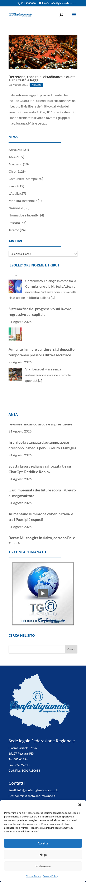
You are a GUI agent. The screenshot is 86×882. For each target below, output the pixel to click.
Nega (43, 854)
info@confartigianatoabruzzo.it (37, 790)
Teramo (14, 230)
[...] (40, 349)
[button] (80, 805)
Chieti (13, 171)
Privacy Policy (50, 876)
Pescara (14, 223)
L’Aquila (14, 193)
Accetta (43, 843)
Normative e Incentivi (24, 215)
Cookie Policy (33, 876)
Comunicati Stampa (23, 179)
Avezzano (15, 164)
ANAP (13, 157)
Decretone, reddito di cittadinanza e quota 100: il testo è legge (42, 78)
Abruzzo (37, 85)
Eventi (13, 186)
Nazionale (16, 208)
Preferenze (43, 866)
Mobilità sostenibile (23, 201)
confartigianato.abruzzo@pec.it (35, 796)
